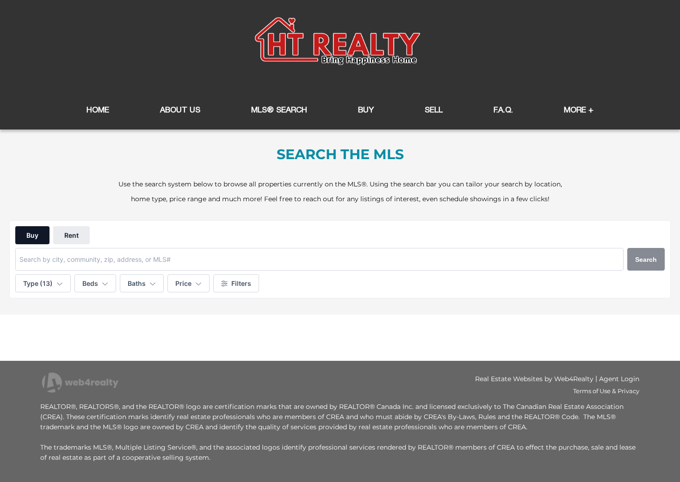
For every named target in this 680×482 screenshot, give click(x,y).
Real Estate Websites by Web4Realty (534, 379)
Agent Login (619, 379)
